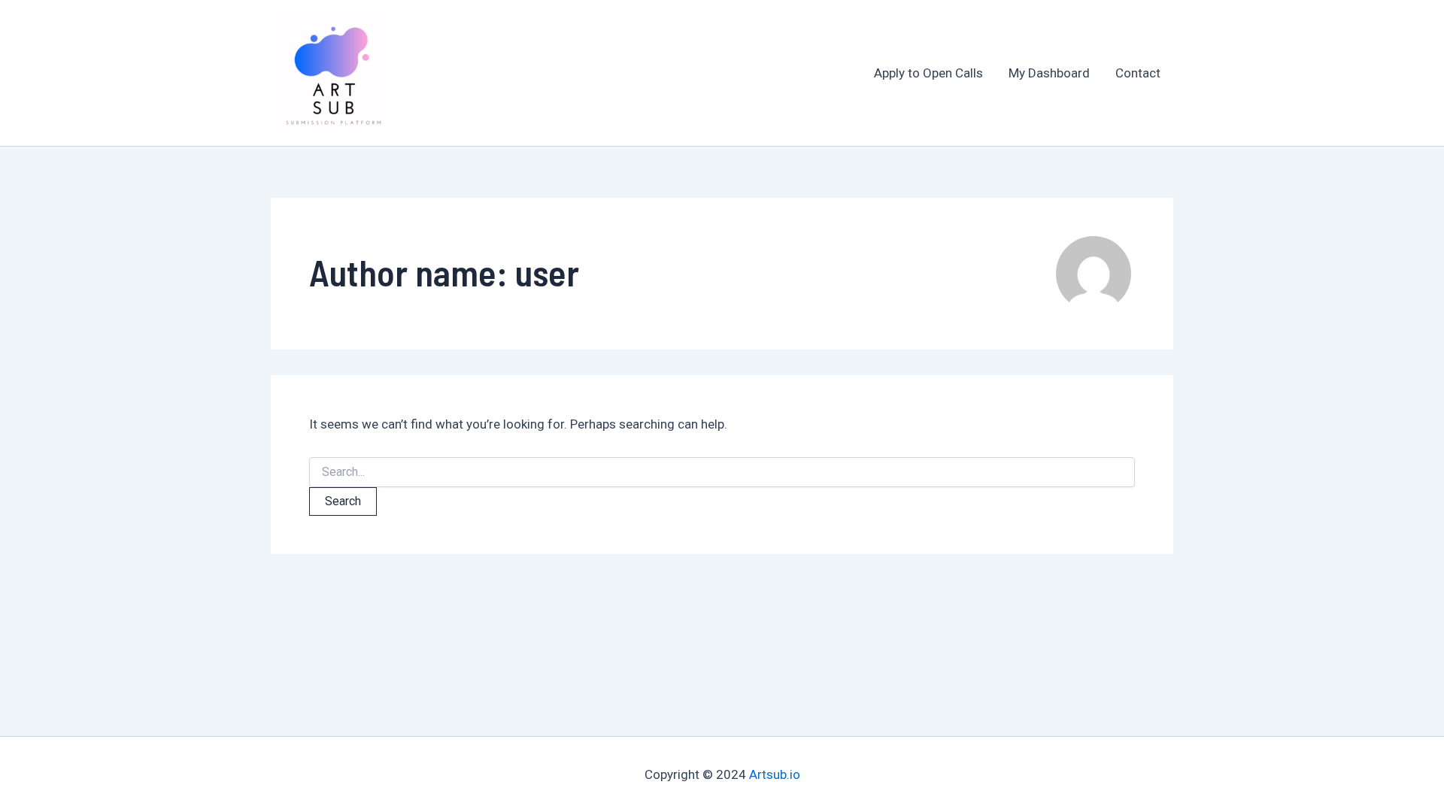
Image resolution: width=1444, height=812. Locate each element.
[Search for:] (722, 472)
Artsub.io (774, 774)
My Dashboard (1049, 72)
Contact (1137, 72)
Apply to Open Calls (928, 72)
